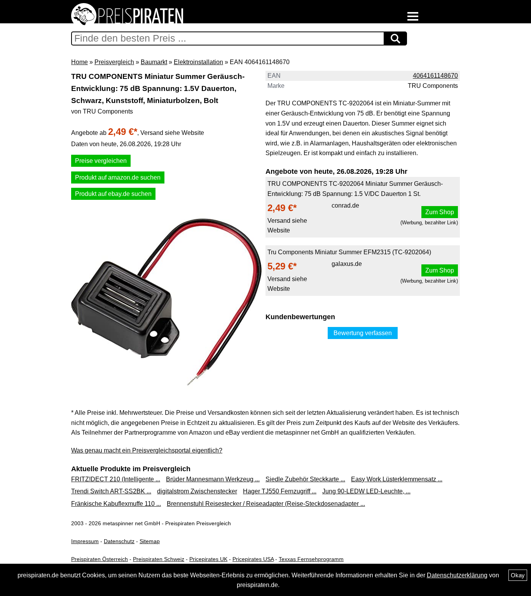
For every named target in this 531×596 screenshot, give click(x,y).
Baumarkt (154, 62)
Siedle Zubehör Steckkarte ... (305, 479)
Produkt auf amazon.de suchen (118, 177)
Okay (518, 575)
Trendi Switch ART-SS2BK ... (111, 491)
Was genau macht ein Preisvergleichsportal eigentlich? (146, 450)
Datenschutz (119, 541)
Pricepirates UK (208, 559)
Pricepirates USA (253, 559)
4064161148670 (435, 75)
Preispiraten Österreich (99, 559)
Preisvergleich (114, 62)
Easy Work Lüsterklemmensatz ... (396, 479)
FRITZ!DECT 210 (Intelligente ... (115, 479)
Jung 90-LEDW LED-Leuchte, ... (366, 491)
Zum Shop (439, 212)
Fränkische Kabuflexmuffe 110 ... (116, 503)
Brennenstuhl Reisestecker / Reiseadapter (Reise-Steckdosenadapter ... (266, 503)
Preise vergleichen (101, 160)
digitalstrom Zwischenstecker (197, 491)
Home (79, 62)
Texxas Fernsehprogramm (311, 559)
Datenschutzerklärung (457, 575)
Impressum (85, 541)
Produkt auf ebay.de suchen (113, 194)
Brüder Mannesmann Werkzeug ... (213, 479)
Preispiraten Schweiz (158, 559)
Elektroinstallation (198, 62)
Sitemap (150, 541)
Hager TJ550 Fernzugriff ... (279, 491)
